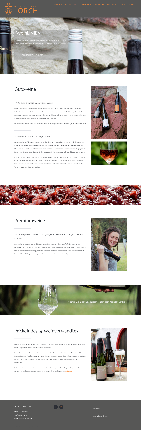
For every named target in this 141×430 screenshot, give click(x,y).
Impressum (97, 408)
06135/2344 (24, 415)
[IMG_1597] (109, 87)
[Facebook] (56, 407)
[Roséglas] (109, 142)
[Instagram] (61, 407)
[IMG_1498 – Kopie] (109, 329)
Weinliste (68, 371)
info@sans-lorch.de (25, 418)
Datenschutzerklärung (100, 416)
